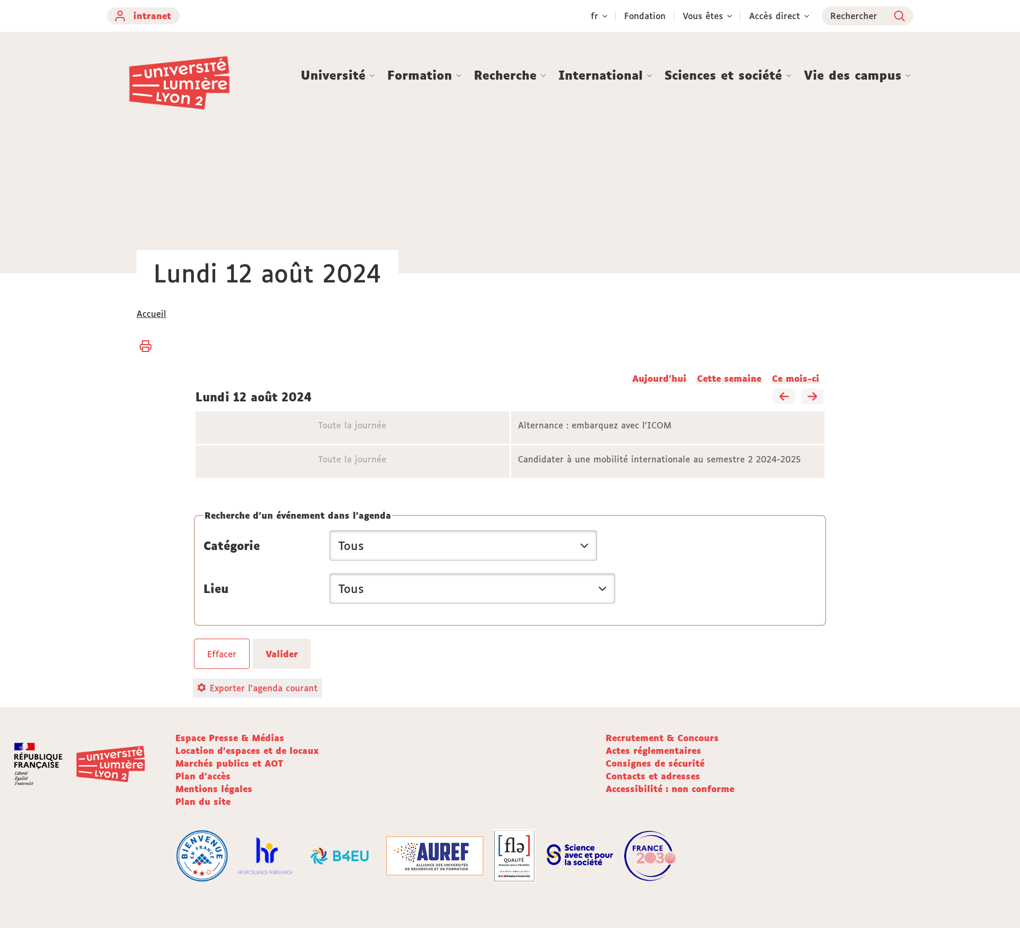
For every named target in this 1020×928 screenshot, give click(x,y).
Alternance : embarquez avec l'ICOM (595, 425)
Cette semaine (729, 378)
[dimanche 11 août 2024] (784, 397)
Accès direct (774, 16)
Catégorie (231, 546)
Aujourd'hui (659, 378)
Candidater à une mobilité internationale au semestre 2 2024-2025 (659, 459)
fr (594, 16)
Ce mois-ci (795, 378)
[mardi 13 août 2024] (812, 397)
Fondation (645, 16)
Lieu (215, 589)
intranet (152, 16)
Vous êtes (703, 16)
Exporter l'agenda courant (264, 688)
